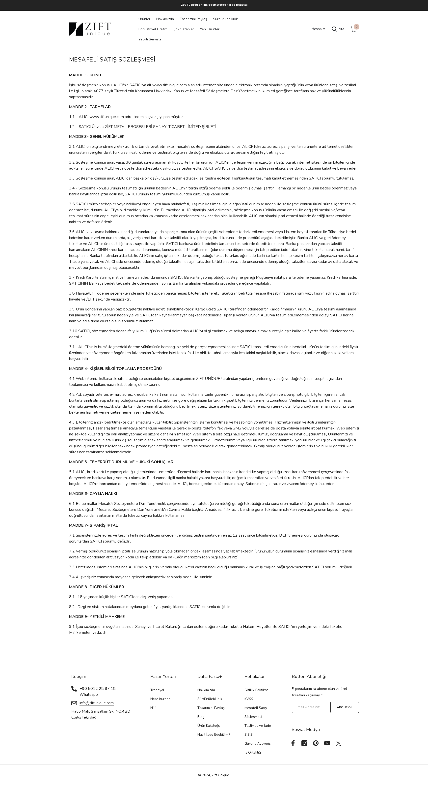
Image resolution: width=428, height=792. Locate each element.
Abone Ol (344, 707)
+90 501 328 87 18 (98, 688)
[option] (214, 4)
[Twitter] (338, 743)
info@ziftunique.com (97, 703)
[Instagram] (304, 743)
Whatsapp (89, 694)
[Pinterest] (315, 743)
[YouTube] (327, 743)
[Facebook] (293, 743)
